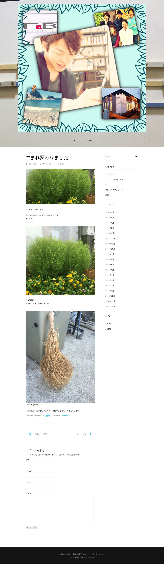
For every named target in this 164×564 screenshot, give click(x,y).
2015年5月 (109, 270)
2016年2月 (109, 228)
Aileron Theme (74, 557)
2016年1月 (109, 233)
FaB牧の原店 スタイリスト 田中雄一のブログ (89, 554)
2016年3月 (109, 223)
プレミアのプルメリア (114, 190)
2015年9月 (109, 254)
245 (106, 185)
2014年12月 (110, 296)
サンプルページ (86, 140)
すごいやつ (81, 434)
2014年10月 (110, 306)
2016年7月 (109, 212)
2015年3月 (109, 280)
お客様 (108, 323)
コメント (29, 493)
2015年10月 (110, 249)
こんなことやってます (114, 179)
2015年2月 (109, 285)
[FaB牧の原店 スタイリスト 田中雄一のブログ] (82, 68)
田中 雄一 (34, 164)
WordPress (90, 557)
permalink (66, 416)
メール (29, 471)
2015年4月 (109, 275)
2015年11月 (110, 244)
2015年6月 (109, 264)
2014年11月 (110, 301)
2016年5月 (109, 217)
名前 (28, 460)
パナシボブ (109, 174)
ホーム (74, 140)
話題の (108, 195)
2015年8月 (109, 259)
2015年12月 (110, 238)
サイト (28, 482)
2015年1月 (109, 291)
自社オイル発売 (41, 434)
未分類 (61, 164)
